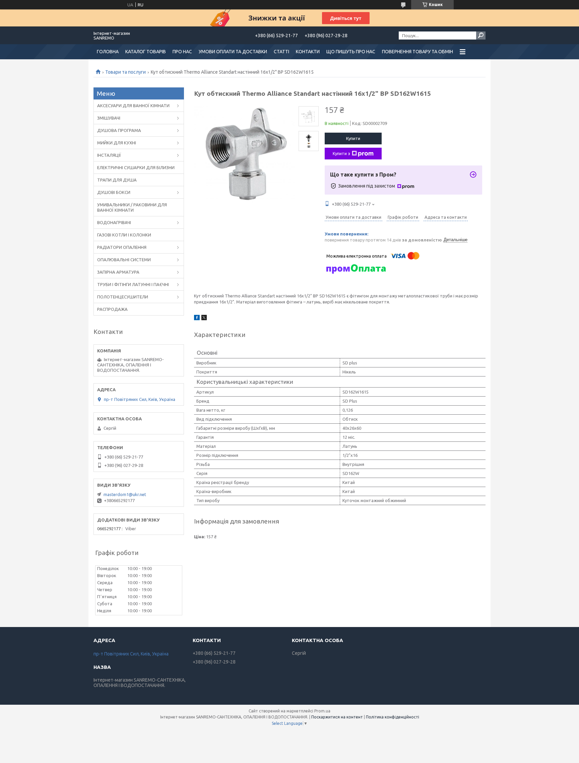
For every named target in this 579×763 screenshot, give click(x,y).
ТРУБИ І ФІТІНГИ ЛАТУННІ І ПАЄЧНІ (133, 284)
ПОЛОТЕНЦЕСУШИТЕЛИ (122, 296)
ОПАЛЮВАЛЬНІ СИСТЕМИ (124, 259)
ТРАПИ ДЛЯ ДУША (117, 180)
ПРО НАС (182, 51)
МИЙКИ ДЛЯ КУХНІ (116, 142)
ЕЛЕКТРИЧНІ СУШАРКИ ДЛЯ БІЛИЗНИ (136, 167)
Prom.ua (322, 711)
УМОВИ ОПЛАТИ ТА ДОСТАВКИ (233, 51)
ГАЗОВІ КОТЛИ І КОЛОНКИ (124, 234)
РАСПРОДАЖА (112, 309)
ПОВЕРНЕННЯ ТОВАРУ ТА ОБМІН (417, 51)
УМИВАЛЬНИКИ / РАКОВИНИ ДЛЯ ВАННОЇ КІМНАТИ (132, 207)
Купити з (341, 153)
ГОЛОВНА (108, 51)
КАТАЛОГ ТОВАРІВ (145, 51)
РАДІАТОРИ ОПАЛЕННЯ (121, 247)
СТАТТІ (281, 51)
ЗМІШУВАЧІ (108, 118)
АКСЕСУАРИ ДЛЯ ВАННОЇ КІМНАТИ (133, 105)
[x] (204, 318)
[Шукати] (481, 35)
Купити (353, 138)
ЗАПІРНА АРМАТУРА (118, 272)
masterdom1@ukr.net (125, 494)
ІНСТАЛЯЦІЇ (109, 155)
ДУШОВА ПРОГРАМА (119, 130)
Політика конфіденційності (392, 717)
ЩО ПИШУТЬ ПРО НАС (350, 51)
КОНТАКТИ (308, 51)
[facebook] (197, 318)
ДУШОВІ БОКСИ (113, 192)
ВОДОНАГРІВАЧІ (114, 222)
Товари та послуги (125, 72)
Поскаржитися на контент (337, 717)
